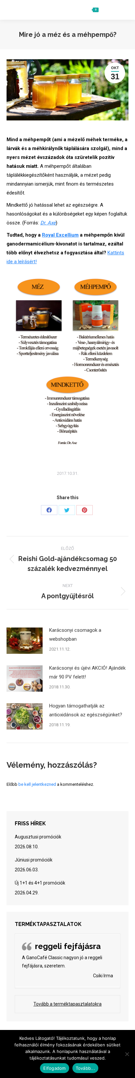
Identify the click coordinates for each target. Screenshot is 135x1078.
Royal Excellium (60, 235)
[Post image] (25, 641)
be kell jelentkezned (37, 784)
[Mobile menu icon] (121, 10)
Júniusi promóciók (33, 859)
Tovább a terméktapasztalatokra (67, 1004)
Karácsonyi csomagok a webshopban (75, 634)
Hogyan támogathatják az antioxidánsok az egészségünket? (85, 710)
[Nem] (127, 1054)
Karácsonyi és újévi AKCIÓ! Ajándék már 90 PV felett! (87, 672)
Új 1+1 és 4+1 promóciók (40, 883)
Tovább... (85, 1068)
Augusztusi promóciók (38, 836)
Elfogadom (54, 1068)
